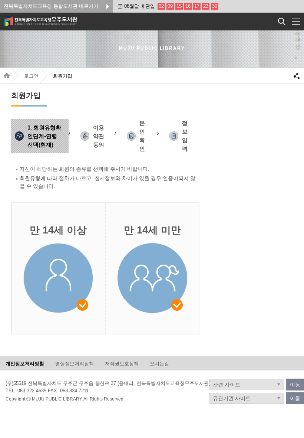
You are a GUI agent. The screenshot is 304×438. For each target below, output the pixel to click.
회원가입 (62, 76)
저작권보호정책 (122, 363)
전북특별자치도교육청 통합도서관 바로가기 (51, 6)
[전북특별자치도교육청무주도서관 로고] (56, 20)
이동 (295, 385)
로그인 (31, 76)
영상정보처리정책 (74, 363)
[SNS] (296, 75)
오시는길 (159, 363)
